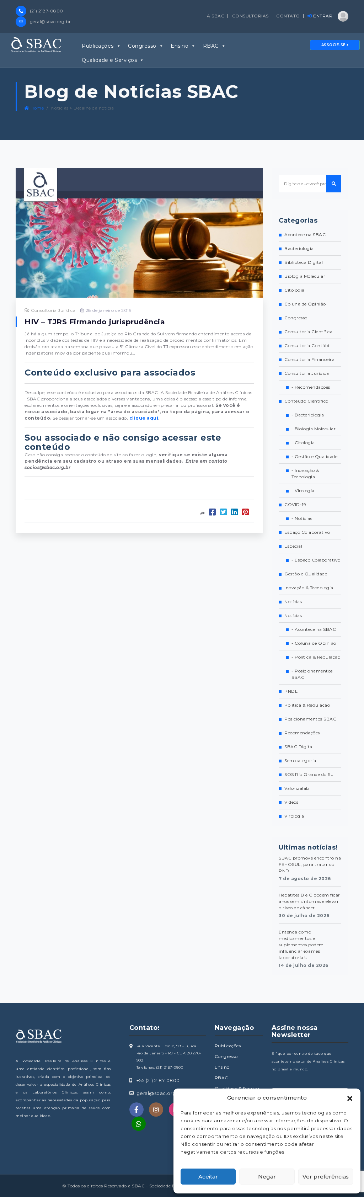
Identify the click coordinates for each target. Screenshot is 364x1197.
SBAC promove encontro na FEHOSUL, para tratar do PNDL (310, 864)
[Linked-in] (139, 1124)
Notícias (293, 601)
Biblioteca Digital (303, 262)
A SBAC (215, 15)
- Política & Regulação (315, 657)
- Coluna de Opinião (313, 643)
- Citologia (303, 442)
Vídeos (291, 802)
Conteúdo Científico (306, 401)
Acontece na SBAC (305, 234)
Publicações (98, 46)
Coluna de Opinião (305, 304)
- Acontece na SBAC (313, 629)
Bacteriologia (299, 248)
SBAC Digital (299, 746)
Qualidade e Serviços (109, 60)
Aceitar (208, 1176)
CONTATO (288, 15)
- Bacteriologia (307, 414)
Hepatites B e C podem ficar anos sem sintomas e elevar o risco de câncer (309, 901)
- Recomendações (310, 387)
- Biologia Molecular (313, 428)
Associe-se (334, 45)
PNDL (291, 691)
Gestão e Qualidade (305, 573)
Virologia (294, 816)
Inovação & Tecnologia (308, 587)
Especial (293, 546)
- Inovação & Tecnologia (305, 473)
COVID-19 (295, 504)
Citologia (294, 290)
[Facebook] (136, 1109)
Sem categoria (300, 760)
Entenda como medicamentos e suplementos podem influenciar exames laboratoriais (301, 944)
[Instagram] (156, 1109)
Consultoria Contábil (307, 345)
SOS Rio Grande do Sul (309, 774)
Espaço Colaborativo (307, 532)
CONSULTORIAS (250, 15)
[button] (349, 1097)
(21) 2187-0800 (45, 11)
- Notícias (301, 518)
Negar (267, 1176)
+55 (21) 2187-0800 (158, 1080)
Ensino (179, 46)
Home (37, 108)
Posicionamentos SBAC (310, 719)
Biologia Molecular (304, 276)
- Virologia (303, 490)
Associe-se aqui (59, 491)
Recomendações (302, 732)
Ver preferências (326, 1176)
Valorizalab (296, 788)
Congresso (142, 46)
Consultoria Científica (308, 331)
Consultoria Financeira (309, 359)
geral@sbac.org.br (49, 21)
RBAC (211, 46)
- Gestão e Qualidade (314, 456)
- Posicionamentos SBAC (312, 674)
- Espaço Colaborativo (316, 560)
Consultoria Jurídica (52, 310)
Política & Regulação (307, 705)
